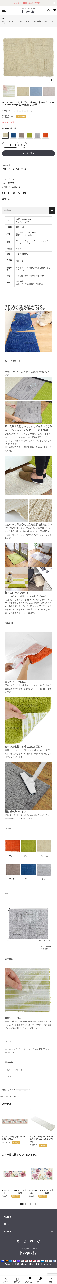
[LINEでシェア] (3, 193)
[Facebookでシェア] (8, 193)
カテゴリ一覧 (16, 21)
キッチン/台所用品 (33, 21)
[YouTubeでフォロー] (31, 1241)
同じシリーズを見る (13, 1070)
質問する (6, 198)
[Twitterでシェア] (14, 193)
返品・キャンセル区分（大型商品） (30, 283)
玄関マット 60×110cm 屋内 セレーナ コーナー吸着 (41, 1192)
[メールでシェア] (24, 193)
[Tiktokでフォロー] (38, 1241)
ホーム (4, 18)
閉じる (54, 3)
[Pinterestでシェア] (19, 193)
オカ (14, 179)
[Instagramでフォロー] (25, 1241)
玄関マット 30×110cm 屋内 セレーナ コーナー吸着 (14, 1192)
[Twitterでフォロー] (18, 1241)
